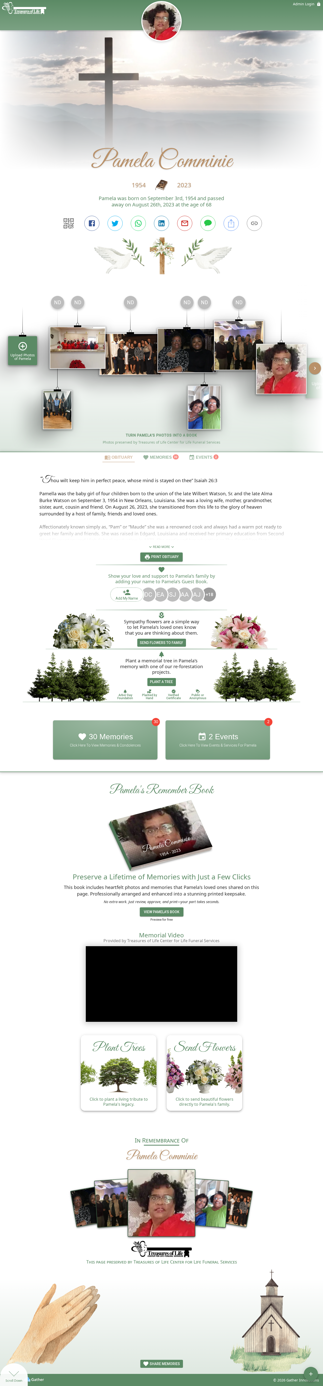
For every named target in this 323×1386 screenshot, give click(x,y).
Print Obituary (164, 557)
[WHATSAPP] (138, 223)
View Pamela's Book (161, 912)
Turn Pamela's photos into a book (161, 435)
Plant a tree (161, 682)
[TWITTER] (115, 223)
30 (156, 722)
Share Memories (164, 1364)
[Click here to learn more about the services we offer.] (161, 1249)
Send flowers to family (161, 643)
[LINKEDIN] (161, 223)
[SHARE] (231, 223)
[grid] (161, 372)
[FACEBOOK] (91, 223)
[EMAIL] (184, 223)
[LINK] (254, 223)
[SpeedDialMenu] (311, 1374)
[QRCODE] (68, 223)
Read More (161, 547)
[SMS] (208, 223)
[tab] (118, 457)
